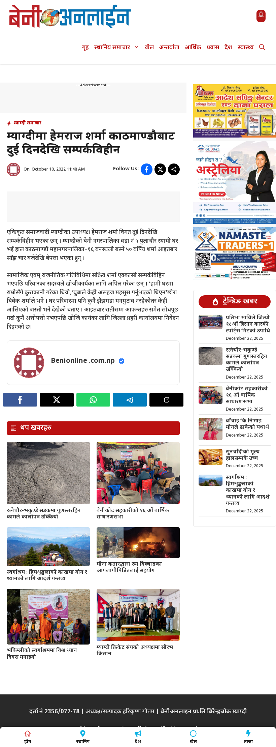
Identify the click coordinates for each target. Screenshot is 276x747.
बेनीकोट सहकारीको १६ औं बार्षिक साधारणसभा (133, 514)
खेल (149, 48)
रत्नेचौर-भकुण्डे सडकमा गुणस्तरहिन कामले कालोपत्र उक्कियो (44, 514)
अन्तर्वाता (169, 48)
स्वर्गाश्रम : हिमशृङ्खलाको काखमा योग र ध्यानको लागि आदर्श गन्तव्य (47, 575)
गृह (85, 48)
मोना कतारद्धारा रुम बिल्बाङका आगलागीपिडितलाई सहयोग (129, 567)
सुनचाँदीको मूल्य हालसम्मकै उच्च (243, 455)
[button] (262, 48)
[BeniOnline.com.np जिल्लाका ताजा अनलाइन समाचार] (70, 16)
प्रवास (213, 48)
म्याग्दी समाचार (27, 123)
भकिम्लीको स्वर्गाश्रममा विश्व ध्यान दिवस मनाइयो (42, 654)
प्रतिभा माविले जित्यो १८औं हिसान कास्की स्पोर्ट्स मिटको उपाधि (248, 324)
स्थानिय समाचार (112, 48)
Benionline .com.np (83, 361)
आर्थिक (193, 48)
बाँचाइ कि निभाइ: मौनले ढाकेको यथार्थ (247, 424)
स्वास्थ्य (246, 48)
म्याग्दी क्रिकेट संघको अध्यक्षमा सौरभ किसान (135, 651)
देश (228, 48)
